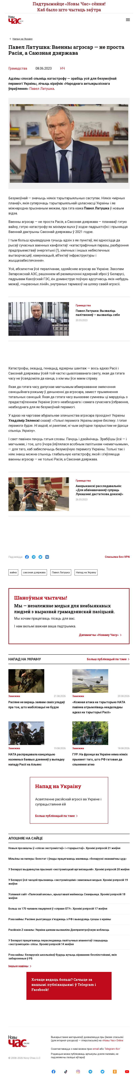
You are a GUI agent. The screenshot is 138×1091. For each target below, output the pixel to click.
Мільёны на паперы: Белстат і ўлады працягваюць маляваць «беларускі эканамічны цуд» (67, 858)
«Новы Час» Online (112, 1040)
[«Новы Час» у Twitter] (102, 1071)
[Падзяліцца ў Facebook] (26, 556)
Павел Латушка (41, 89)
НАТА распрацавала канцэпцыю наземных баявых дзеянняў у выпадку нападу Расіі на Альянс (36, 759)
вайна (13, 572)
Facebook (39, 989)
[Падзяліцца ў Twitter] (40, 556)
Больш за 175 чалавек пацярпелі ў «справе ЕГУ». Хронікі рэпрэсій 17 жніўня (57, 908)
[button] (128, 19)
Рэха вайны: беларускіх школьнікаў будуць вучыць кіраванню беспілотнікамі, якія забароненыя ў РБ (62, 956)
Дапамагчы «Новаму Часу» (99, 635)
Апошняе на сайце (25, 838)
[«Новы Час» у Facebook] (53, 1071)
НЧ (62, 68)
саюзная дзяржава (34, 572)
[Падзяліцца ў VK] (47, 556)
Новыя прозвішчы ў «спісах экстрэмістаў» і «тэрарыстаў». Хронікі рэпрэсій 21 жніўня (64, 848)
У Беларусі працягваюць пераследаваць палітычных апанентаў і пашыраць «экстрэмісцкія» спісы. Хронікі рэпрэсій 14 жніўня (58, 942)
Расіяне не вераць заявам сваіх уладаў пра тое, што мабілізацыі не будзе (36, 704)
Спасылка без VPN (117, 556)
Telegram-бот (112, 1048)
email (96, 1048)
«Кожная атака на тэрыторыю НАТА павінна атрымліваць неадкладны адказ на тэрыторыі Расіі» (98, 707)
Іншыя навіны (18, 966)
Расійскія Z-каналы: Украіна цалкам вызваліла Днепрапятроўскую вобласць (58, 929)
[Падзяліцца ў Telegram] (33, 556)
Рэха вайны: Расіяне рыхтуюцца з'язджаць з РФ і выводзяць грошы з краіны (59, 919)
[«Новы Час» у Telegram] (90, 1071)
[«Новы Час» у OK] (114, 1071)
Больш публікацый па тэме (107, 659)
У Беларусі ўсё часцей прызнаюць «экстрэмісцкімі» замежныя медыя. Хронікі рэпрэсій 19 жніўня (68, 881)
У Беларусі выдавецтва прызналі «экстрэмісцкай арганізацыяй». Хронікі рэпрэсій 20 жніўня (68, 869)
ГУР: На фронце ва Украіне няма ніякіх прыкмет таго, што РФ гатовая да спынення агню (100, 759)
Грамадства (17, 68)
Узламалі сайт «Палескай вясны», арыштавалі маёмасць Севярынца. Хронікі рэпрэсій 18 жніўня (66, 896)
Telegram (86, 984)
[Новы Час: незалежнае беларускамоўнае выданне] (37, 19)
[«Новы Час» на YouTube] (127, 1071)
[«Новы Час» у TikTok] (65, 1071)
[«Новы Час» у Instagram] (78, 1071)
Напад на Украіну (22, 38)
